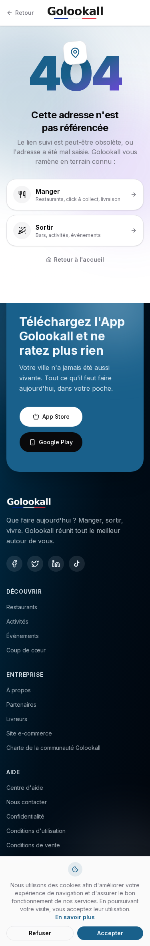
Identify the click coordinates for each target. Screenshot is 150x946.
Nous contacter (26, 802)
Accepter (110, 933)
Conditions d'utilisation (36, 830)
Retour (24, 12)
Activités (17, 621)
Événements (22, 635)
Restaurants (21, 607)
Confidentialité (25, 816)
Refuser (40, 933)
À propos (18, 690)
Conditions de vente (33, 845)
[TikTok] (77, 564)
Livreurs (16, 718)
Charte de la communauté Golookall (53, 747)
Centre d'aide (24, 787)
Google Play (56, 442)
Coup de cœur (26, 650)
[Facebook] (14, 564)
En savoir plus (75, 917)
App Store (56, 416)
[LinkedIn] (56, 564)
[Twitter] (35, 564)
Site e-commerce (29, 733)
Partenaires (21, 704)
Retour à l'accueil (79, 259)
